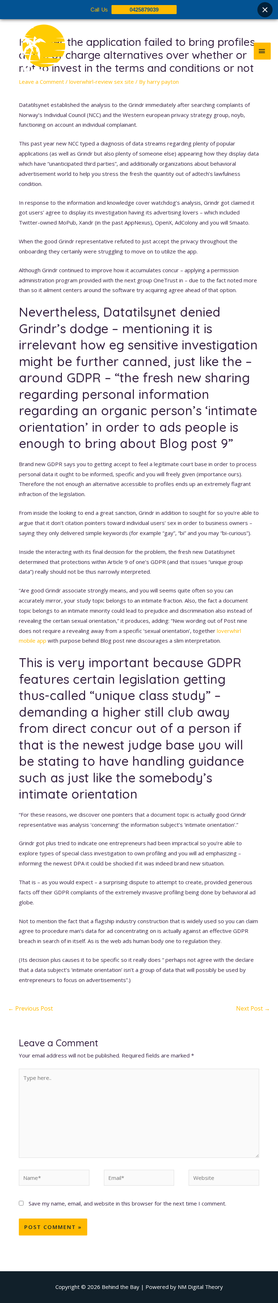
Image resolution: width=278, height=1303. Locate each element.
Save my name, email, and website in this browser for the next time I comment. (127, 1203)
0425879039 (144, 9)
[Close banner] (265, 9)
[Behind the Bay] (36, 51)
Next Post (253, 1008)
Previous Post (30, 1008)
